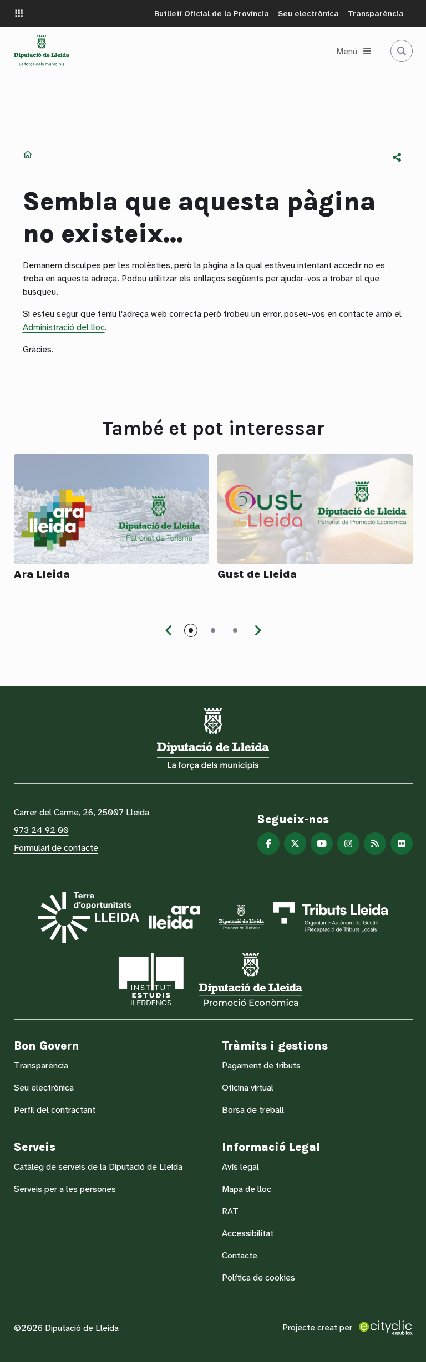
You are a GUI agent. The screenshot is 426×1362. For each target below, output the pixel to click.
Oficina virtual (247, 1087)
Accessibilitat (247, 1233)
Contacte (239, 1255)
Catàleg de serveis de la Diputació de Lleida (98, 1167)
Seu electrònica (308, 13)
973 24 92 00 (41, 830)
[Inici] (42, 50)
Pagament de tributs (261, 1065)
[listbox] (397, 157)
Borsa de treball (253, 1110)
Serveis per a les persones (65, 1189)
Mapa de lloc (246, 1189)
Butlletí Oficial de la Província (211, 13)
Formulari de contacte (56, 848)
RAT (230, 1211)
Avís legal (240, 1167)
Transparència (376, 13)
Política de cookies (258, 1277)
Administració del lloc (64, 327)
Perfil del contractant (54, 1110)
